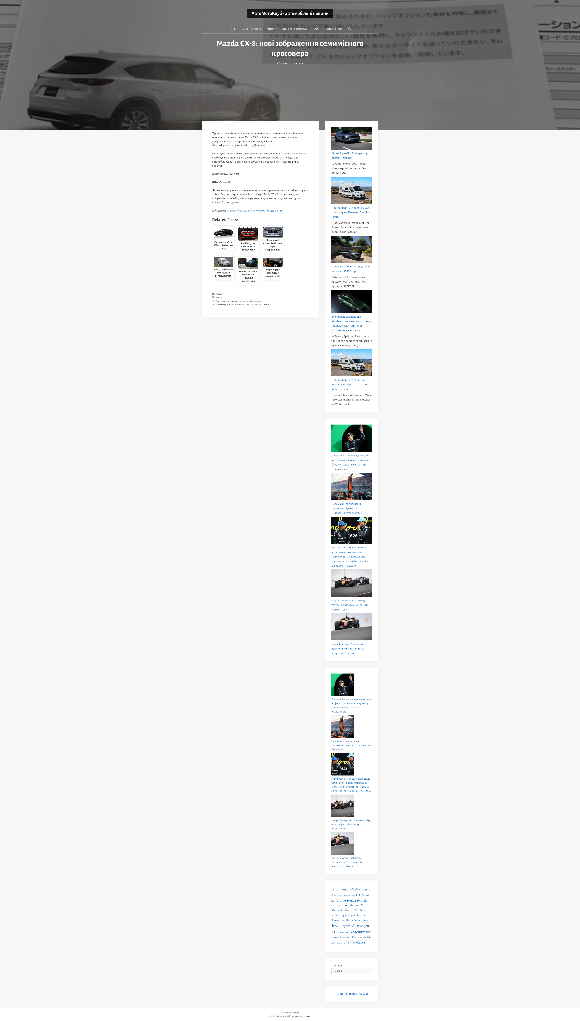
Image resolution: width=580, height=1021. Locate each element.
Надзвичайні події (333, 29)
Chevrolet (336, 895)
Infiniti (334, 905)
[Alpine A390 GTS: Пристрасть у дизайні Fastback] (351, 139)
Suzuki (365, 920)
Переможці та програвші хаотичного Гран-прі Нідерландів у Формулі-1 (346, 508)
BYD (361, 890)
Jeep (346, 905)
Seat (343, 920)
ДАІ (333, 942)
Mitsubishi (360, 910)
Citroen (346, 895)
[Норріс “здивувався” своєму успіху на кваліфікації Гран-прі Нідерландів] (351, 583)
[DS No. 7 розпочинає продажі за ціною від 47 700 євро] (351, 250)
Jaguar (340, 906)
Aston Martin (336, 890)
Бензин (342, 937)
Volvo (334, 932)
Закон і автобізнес (252, 29)
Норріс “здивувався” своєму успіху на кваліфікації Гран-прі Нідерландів (350, 605)
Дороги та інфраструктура (295, 29)
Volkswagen (360, 926)
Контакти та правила (290, 1013)
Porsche (361, 915)
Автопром (344, 932)
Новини (233, 29)
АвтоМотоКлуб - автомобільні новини (290, 13)
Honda (351, 900)
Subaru (357, 920)
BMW (354, 889)
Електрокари (354, 942)
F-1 (358, 895)
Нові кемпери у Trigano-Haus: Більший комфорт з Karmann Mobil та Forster (349, 384)
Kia (351, 905)
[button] (349, 28)
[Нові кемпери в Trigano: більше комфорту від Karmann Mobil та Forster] (351, 191)
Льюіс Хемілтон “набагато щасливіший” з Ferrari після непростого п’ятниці (347, 649)
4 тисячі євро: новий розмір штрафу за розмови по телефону (244, 304)
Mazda (219, 294)
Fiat (332, 901)
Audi (345, 889)
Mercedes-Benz (342, 910)
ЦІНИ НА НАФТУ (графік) (352, 994)
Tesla (335, 926)
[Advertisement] (290, 88)
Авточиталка (360, 932)
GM (344, 901)
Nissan (335, 915)
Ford (339, 900)
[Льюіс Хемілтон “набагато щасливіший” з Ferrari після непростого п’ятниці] (351, 627)
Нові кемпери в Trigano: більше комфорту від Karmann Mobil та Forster (350, 212)
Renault (335, 920)
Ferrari (365, 895)
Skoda (349, 920)
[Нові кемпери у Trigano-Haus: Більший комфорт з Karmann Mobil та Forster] (351, 363)
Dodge (353, 896)
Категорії (336, 965)
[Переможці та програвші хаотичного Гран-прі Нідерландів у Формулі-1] (351, 487)
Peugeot (352, 915)
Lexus (357, 905)
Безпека (334, 937)
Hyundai (362, 900)
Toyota (345, 926)
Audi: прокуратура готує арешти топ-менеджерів (238, 301)
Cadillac (367, 890)
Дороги (339, 943)
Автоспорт (271, 29)
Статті (316, 29)
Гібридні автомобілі (360, 937)
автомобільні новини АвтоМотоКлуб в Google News (256, 210)
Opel (344, 915)
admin (299, 63)
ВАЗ (348, 937)
